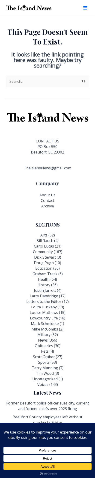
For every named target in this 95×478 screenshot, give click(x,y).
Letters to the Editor (43, 301)
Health (44, 279)
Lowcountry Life (44, 318)
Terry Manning (45, 367)
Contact (47, 200)
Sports (44, 362)
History (44, 284)
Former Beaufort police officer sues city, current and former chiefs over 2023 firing (47, 406)
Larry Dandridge (44, 295)
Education (43, 268)
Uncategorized (45, 378)
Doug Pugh (44, 262)
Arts (44, 235)
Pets (45, 351)
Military (43, 334)
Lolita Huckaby (44, 307)
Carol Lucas (44, 246)
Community (43, 251)
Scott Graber (44, 356)
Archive (47, 206)
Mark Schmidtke (45, 323)
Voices (42, 384)
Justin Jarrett (45, 290)
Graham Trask (45, 273)
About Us (47, 195)
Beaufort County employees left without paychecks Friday (47, 419)
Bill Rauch (44, 240)
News (43, 340)
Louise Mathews (44, 312)
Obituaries (44, 345)
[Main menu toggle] (85, 8)
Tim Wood (45, 373)
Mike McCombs (45, 329)
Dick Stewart (45, 257)
